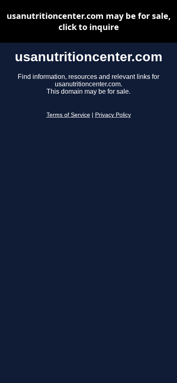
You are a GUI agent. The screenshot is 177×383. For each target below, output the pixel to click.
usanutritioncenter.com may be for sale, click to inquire (89, 21)
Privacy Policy (113, 115)
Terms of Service (68, 115)
